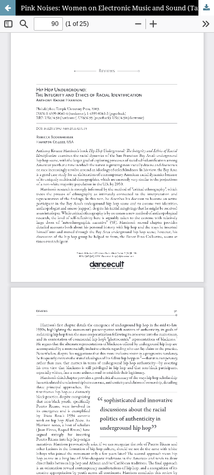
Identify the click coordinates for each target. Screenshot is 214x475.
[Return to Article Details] (8, 8)
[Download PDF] (206, 8)
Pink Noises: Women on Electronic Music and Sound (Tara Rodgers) (117, 7)
